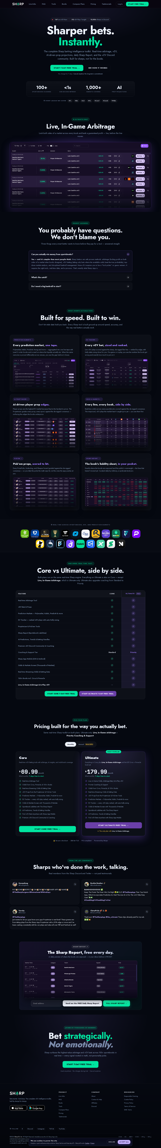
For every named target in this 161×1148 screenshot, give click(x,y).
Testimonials (106, 4)
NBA (76, 101)
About (93, 1096)
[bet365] (116, 533)
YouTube (62, 1129)
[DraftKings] (25, 533)
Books (64, 4)
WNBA (114, 101)
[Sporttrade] (111, 544)
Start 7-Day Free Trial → (67, 68)
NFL (70, 101)
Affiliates (94, 1103)
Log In (120, 4)
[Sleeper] (50, 544)
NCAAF (97, 101)
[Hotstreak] (70, 544)
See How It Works (97, 68)
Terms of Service (129, 1106)
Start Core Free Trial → (47, 829)
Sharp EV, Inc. (18, 1137)
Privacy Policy (128, 1103)
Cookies (87, 1143)
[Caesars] (55, 533)
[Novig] (121, 544)
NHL (89, 101)
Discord (94, 1106)
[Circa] (85, 533)
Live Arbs (32, 4)
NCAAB (105, 101)
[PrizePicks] (136, 533)
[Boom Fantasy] (60, 544)
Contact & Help (96, 1099)
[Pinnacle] (75, 533)
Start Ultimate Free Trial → (113, 825)
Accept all (124, 1142)
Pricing (93, 4)
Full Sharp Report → (116, 1003)
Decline (112, 1142)
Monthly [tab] (70, 744)
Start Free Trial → (137, 4)
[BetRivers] (95, 533)
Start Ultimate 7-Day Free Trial (98, 694)
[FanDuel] (35, 533)
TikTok (51, 1129)
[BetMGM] (45, 533)
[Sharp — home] (18, 4)
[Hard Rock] (106, 533)
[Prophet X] (101, 544)
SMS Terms (128, 1110)
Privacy (92, 1143)
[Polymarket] (90, 544)
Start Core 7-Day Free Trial (61, 694)
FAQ (43, 4)
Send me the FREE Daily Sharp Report (82, 1003)
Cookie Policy (128, 1099)
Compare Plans (79, 4)
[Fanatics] (65, 533)
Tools (54, 4)
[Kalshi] (80, 544)
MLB (83, 101)
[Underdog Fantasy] (40, 544)
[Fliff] (126, 533)
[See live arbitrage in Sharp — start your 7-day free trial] (80, 175)
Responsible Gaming (131, 1096)
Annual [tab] (85, 744)
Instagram (41, 1129)
